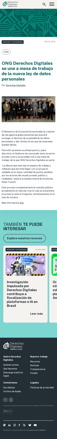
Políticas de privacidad (42, 387)
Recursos (35, 361)
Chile (6, 52)
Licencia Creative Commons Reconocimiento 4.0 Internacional (28, 406)
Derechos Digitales (16, 85)
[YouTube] (35, 425)
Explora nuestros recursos (24, 238)
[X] (24, 425)
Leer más (36, 313)
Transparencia (37, 369)
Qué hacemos (10, 368)
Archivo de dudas (12, 391)
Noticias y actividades (13, 42)
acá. (22, 203)
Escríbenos (9, 387)
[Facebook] (19, 425)
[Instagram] (14, 425)
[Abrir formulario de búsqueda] (44, 4)
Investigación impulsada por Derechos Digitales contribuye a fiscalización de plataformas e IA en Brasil (22, 294)
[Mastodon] (4, 425)
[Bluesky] (29, 425)
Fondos (34, 373)
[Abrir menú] (51, 4)
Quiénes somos (11, 365)
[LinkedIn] (9, 425)
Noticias (34, 365)
